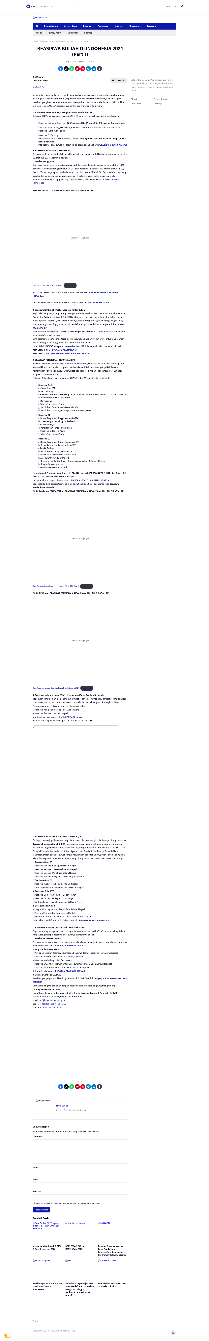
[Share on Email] (77, 68)
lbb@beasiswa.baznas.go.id (52, 1000)
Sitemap (88, 33)
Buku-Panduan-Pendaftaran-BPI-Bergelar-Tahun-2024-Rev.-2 (56, 586)
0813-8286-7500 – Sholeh (53, 1004)
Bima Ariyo (62, 1106)
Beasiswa (151, 26)
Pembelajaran (51, 26)
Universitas (134, 26)
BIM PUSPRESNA (73, 717)
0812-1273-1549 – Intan (52, 1007)
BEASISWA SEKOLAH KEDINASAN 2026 (75, 1247)
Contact (36, 1321)
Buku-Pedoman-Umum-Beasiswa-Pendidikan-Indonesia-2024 (56, 688)
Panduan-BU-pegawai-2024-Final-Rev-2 (47, 285)
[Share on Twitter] (66, 68)
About (39, 33)
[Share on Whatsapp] (71, 68)
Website (37, 1191)
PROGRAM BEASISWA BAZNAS (70, 971)
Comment (38, 1136)
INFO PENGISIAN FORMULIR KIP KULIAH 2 (65, 354)
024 (87, 354)
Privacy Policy (54, 33)
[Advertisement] (80, 1050)
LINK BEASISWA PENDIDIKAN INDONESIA (89, 480)
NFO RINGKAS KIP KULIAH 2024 (61, 350)
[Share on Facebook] (60, 68)
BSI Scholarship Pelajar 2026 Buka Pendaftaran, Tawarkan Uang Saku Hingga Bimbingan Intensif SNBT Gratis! (79, 1289)
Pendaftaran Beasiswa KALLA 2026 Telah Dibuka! (112, 1285)
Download (70, 285)
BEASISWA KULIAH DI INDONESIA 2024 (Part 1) (80, 51)
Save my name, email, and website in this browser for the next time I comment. (68, 1203)
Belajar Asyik (53, 1330)
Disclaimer (73, 33)
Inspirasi (87, 26)
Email (36, 1180)
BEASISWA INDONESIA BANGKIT (93, 920)
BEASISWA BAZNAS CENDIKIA (68, 946)
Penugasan (103, 26)
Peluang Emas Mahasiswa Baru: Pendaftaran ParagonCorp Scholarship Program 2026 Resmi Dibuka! (112, 1250)
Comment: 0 (119, 80)
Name (36, 1168)
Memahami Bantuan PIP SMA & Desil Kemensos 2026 (47, 1247)
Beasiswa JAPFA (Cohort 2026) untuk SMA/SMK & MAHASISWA (47, 1286)
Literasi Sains (70, 26)
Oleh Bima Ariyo (40, 80)
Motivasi (119, 26)
